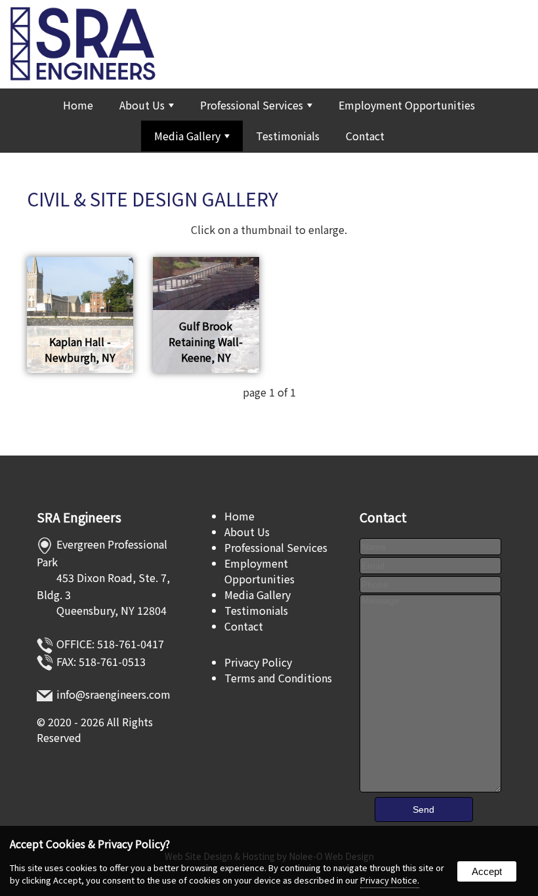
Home (78, 105)
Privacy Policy (258, 662)
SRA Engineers (79, 517)
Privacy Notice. (389, 880)
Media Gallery (187, 136)
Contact (365, 136)
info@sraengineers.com (113, 694)
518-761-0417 (130, 644)
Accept (487, 871)
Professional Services (251, 105)
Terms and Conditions (278, 678)
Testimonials (288, 136)
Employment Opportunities (407, 105)
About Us (142, 105)
